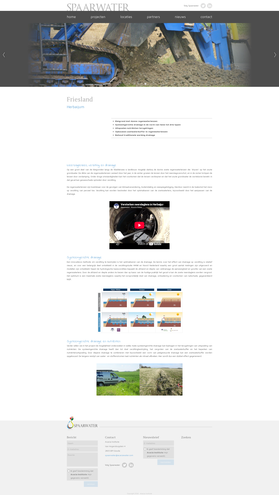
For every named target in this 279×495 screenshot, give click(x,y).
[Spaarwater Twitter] (116, 467)
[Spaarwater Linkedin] (130, 467)
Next (275, 55)
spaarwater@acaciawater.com (119, 455)
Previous (3, 55)
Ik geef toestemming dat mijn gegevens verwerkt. (82, 474)
